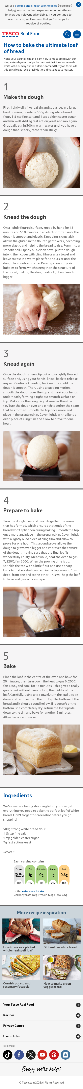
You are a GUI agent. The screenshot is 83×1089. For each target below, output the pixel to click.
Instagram (65, 1055)
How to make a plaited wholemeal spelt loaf (19, 948)
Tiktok (7, 1055)
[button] (41, 1004)
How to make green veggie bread (57, 985)
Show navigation (77, 34)
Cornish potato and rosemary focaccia (16, 984)
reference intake (33, 891)
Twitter (31, 1055)
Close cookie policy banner (78, 4)
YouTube (42, 1055)
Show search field (67, 34)
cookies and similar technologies (36, 5)
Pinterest (54, 1055)
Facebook (19, 1055)
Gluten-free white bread (60, 947)
